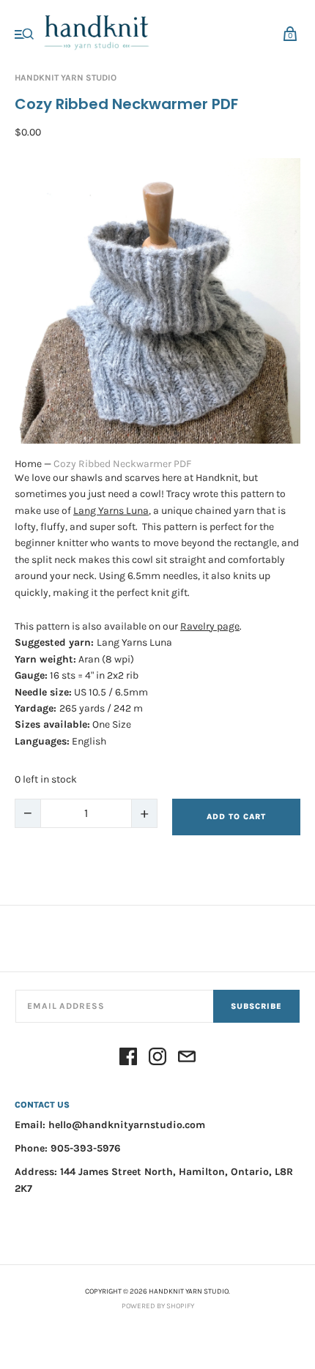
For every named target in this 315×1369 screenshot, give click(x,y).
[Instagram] (157, 1059)
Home (28, 464)
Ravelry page (210, 626)
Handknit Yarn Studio (65, 77)
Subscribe (256, 1006)
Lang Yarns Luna (111, 510)
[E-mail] (187, 1059)
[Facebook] (128, 1059)
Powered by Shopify (158, 1306)
